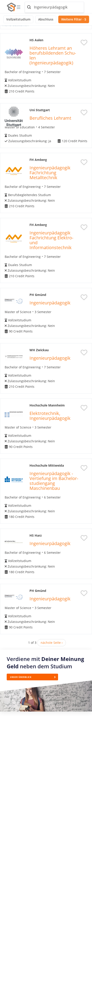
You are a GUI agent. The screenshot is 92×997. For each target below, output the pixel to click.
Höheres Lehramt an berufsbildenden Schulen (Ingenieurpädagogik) (52, 55)
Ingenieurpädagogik (50, 303)
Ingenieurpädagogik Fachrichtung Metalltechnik (50, 173)
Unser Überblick (20, 677)
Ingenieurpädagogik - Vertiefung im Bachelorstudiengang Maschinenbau (53, 480)
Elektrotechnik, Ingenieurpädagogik (50, 415)
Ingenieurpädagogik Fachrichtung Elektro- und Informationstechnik (51, 240)
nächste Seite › (52, 642)
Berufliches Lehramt (50, 118)
